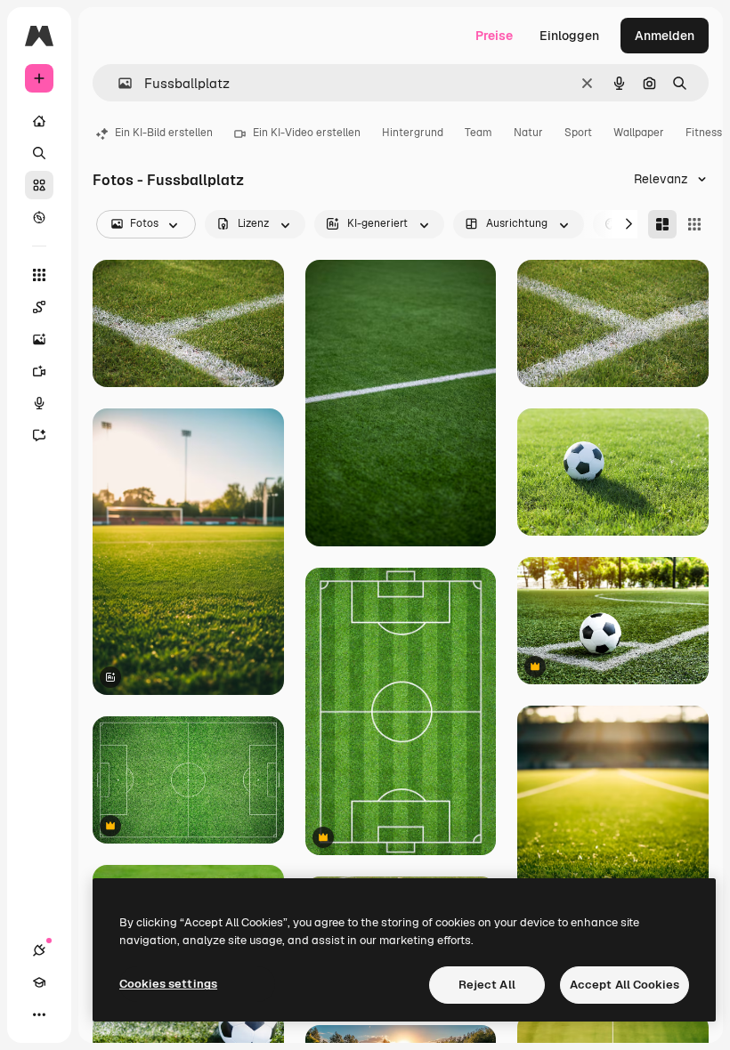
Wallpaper (638, 132)
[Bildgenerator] (39, 339)
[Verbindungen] (39, 950)
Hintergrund (412, 132)
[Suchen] (39, 153)
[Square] (694, 224)
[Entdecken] (39, 217)
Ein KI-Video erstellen (307, 132)
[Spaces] (39, 307)
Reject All (486, 984)
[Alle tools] (39, 275)
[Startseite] (39, 121)
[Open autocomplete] (117, 83)
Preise (494, 36)
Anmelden (664, 36)
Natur (528, 132)
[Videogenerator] (39, 371)
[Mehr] (39, 1014)
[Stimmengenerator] (39, 403)
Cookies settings (168, 983)
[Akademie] (39, 982)
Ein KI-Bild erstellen (164, 132)
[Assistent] (39, 435)
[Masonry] (662, 224)
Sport (578, 132)
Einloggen (569, 36)
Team (478, 132)
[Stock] (39, 185)
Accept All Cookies (624, 984)
